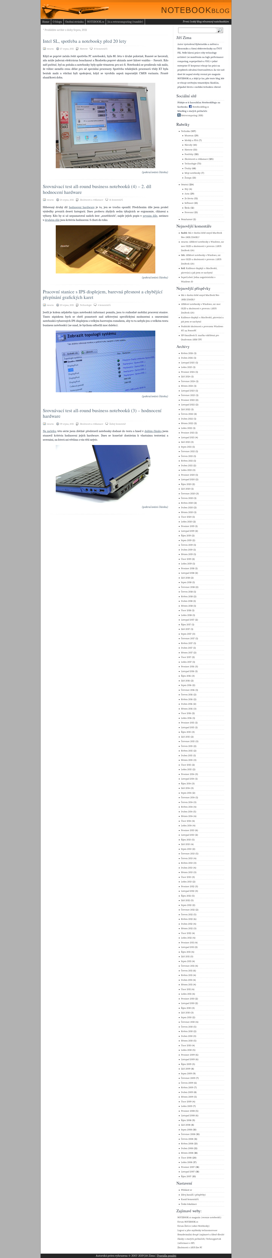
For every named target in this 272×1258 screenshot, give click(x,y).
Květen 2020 (187, 503)
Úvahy (188, 168)
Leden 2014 (186, 825)
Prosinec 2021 (187, 432)
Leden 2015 (186, 769)
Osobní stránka (74, 21)
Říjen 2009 (186, 1064)
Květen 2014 (187, 807)
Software (189, 203)
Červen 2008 (187, 1139)
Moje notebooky (193, 173)
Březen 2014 (187, 816)
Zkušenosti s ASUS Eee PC (189, 1247)
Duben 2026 (187, 358)
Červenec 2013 (188, 853)
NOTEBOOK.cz (95, 21)
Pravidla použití (166, 1255)
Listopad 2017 (187, 620)
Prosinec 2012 (187, 886)
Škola (187, 208)
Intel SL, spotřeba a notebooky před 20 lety (84, 41)
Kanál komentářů (190, 1199)
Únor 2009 (186, 1101)
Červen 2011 (186, 970)
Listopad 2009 (188, 1059)
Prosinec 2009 (188, 1055)
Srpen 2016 (186, 685)
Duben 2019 (187, 549)
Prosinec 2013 (187, 830)
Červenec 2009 (188, 1078)
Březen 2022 (187, 423)
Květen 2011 (186, 975)
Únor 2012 (186, 933)
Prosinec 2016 (187, 666)
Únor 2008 (186, 1158)
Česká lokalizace (189, 1204)
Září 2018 (185, 578)
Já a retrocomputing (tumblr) (125, 21)
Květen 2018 (187, 596)
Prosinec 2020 (188, 475)
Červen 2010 (187, 1027)
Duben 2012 (187, 924)
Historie (84, 48)
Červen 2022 (187, 414)
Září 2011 (185, 956)
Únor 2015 (186, 765)
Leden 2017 (186, 662)
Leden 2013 (186, 881)
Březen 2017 (187, 652)
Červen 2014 (187, 802)
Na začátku (49, 431)
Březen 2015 (187, 760)
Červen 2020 (187, 498)
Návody (188, 145)
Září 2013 (185, 844)
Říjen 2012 (186, 896)
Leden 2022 (186, 428)
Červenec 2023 (188, 395)
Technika (185, 131)
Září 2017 (185, 629)
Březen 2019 (187, 554)
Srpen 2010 (186, 1017)
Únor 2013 (186, 877)
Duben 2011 (186, 980)
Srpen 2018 (186, 582)
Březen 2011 (186, 984)
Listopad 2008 (188, 1115)
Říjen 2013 (186, 839)
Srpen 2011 (186, 961)
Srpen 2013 (186, 849)
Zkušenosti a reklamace (91, 199)
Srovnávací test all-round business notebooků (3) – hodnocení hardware (102, 413)
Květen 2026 (187, 353)
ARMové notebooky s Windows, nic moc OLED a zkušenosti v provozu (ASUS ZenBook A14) (202, 246)
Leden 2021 (186, 470)
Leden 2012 (186, 938)
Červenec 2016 (188, 690)
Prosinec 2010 (187, 998)
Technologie (86, 305)
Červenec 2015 (188, 741)
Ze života (189, 198)
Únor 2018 (186, 610)
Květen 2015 (187, 751)
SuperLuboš (187, 277)
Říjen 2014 (186, 783)
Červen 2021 (187, 456)
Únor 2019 (186, 559)
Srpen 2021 (186, 447)
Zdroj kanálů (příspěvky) (193, 1195)
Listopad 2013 (187, 835)
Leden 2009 (186, 1106)
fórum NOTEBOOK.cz (187, 1222)
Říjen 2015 (186, 732)
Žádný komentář (117, 424)
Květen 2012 (187, 919)
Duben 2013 (187, 868)
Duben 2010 (187, 1036)
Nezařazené (186, 219)
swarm (184, 242)
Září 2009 (185, 1069)
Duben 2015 (187, 755)
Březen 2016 (187, 709)
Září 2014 (185, 788)
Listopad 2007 (188, 1171)
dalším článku (153, 431)
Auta (187, 193)
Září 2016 (185, 680)
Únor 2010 (186, 1045)
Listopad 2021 (187, 437)
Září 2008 (185, 1125)
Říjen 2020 (186, 484)
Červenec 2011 (187, 966)
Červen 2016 (187, 694)
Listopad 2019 (187, 531)
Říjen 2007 (186, 1176)
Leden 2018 (186, 615)
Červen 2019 (187, 545)
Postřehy (189, 154)
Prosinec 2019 (187, 526)
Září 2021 (185, 442)
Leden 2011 (186, 994)
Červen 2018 (187, 591)
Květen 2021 (187, 461)
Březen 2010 (187, 1040)
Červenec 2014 (188, 797)
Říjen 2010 (186, 1008)
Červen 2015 (187, 746)
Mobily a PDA (191, 140)
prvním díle (150, 216)
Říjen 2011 (186, 952)
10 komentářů (101, 48)
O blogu (57, 21)
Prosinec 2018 (187, 568)
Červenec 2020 (188, 493)
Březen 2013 (187, 872)
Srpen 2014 (186, 793)
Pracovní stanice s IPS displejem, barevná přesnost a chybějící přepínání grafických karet (102, 294)
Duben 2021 (187, 465)
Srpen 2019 (186, 540)
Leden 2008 (186, 1162)
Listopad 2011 (187, 947)
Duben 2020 (187, 507)
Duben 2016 (187, 704)
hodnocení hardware (82, 207)
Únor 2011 (186, 989)
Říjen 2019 (186, 535)
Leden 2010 (186, 1050)
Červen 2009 (187, 1083)
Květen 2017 (187, 643)
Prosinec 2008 (188, 1111)
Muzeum (189, 135)
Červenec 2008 (188, 1134)
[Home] (192, 8)
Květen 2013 (187, 863)
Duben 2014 (187, 811)
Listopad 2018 (187, 573)
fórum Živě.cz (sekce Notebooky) (193, 1226)
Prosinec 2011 (187, 942)
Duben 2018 (187, 601)
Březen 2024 (187, 386)
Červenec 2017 (188, 638)
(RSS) (200, 115)
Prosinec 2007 (188, 1167)
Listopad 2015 (187, 727)
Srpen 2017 (186, 634)
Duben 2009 (187, 1092)
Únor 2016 (186, 713)
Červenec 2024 (188, 381)
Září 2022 (185, 409)
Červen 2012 (187, 914)
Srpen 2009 (186, 1073)
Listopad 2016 (187, 671)
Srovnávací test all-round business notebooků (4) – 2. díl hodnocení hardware (97, 189)
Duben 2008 (187, 1148)
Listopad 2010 (187, 1003)
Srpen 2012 (186, 905)
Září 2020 (185, 489)
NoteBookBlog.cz (200, 107)
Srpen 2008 (186, 1129)
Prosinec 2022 (188, 400)
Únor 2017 (186, 657)
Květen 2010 (187, 1031)
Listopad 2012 (187, 891)
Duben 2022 (187, 419)
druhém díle (52, 220)
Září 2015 (185, 737)
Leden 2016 (186, 718)
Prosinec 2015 (187, 722)
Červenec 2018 (188, 587)
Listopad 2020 (188, 479)
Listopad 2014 (187, 779)
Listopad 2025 (188, 362)
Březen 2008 (187, 1153)
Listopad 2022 (188, 404)
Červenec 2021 (188, 451)
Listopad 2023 (188, 390)
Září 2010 (185, 1012)
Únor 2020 (186, 517)
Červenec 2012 (188, 910)
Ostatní (184, 184)
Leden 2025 (186, 367)
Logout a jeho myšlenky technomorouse (197, 1230)
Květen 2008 (187, 1143)
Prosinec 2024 (188, 372)
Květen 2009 (187, 1087)
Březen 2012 (187, 928)
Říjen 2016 (186, 676)
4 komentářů (104, 305)
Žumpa (188, 178)
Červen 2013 (187, 858)
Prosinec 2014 (187, 774)
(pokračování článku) (155, 172)
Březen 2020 (187, 512)
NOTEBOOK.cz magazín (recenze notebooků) (199, 1217)
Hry (186, 189)
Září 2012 (185, 900)
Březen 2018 (187, 606)
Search (221, 30)
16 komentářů (116, 199)
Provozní (189, 212)
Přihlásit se (186, 1190)
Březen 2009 (187, 1097)
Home (45, 21)
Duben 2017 (187, 648)
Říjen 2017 (186, 624)
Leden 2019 (186, 563)
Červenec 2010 (188, 1022)
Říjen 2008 (186, 1120)
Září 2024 (185, 376)
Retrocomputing (189, 115)
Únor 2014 (186, 821)
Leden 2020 (186, 521)
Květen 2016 (187, 699)
